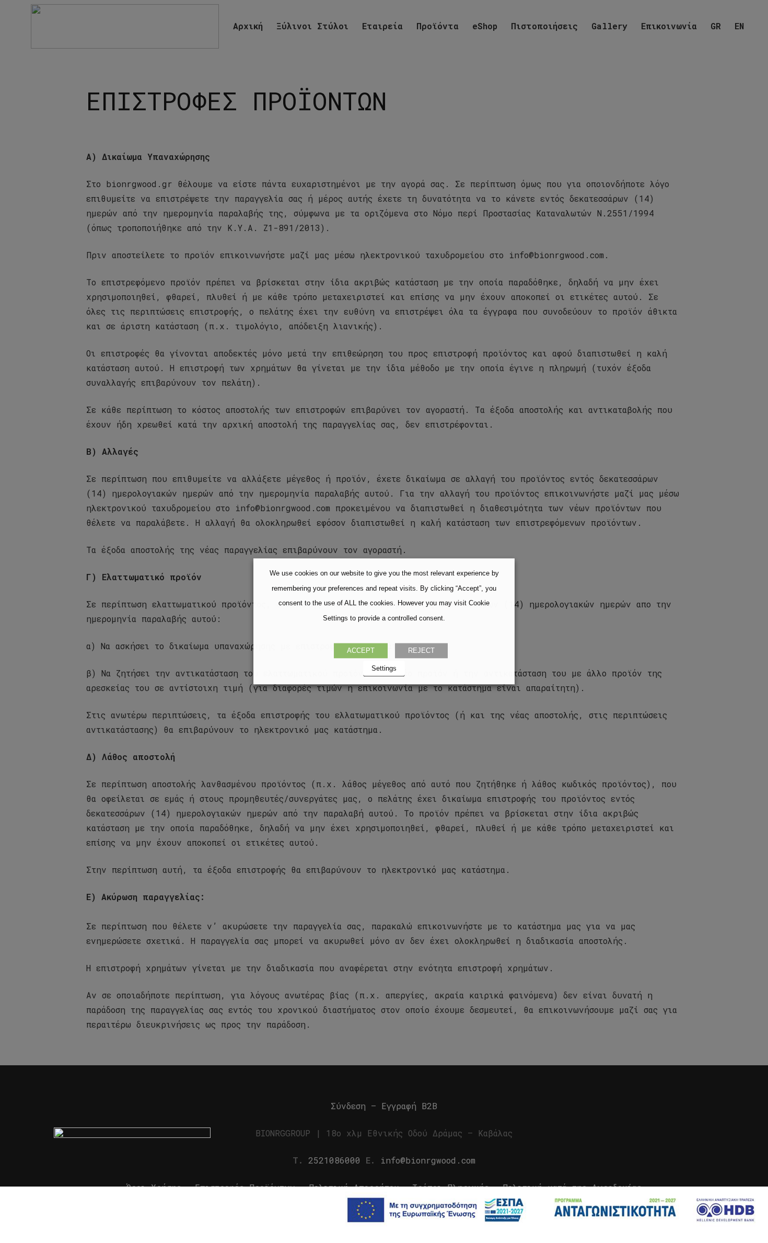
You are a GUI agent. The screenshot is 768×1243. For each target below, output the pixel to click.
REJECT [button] (421, 651)
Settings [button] (384, 669)
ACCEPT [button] (361, 651)
